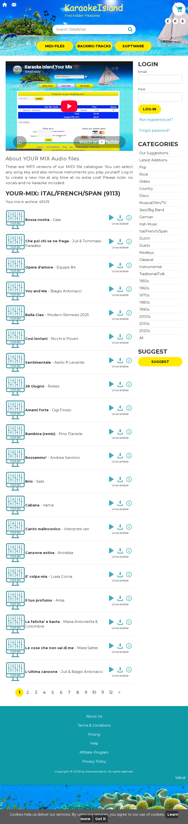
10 (94, 692)
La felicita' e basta (42, 621)
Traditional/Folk (152, 274)
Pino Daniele (70, 433)
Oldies (144, 181)
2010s (144, 324)
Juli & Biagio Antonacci (82, 671)
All (141, 338)
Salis (40, 481)
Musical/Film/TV (152, 203)
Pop (142, 167)
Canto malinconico (42, 529)
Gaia (57, 219)
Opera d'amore (39, 267)
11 (102, 692)
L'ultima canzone (41, 672)
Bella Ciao (34, 315)
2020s (144, 331)
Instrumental (150, 267)
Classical (146, 260)
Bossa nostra (37, 220)
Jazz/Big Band (151, 210)
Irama (48, 505)
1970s (144, 295)
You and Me (36, 291)
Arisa (60, 600)
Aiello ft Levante (69, 362)
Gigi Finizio (61, 410)
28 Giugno (34, 386)
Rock (143, 174)
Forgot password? (154, 130)
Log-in (149, 109)
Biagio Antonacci (66, 291)
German (146, 217)
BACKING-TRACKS (94, 46)
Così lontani (36, 338)
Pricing (94, 734)
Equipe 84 (66, 267)
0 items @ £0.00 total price (175, 21)
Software (133, 46)
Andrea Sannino (65, 457)
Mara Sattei (87, 647)
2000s (144, 316)
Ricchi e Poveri (64, 338)
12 (111, 692)
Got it (100, 819)
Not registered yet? (156, 119)
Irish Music (148, 224)
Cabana (32, 505)
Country (146, 188)
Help (94, 743)
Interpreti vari (76, 529)
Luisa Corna (61, 576)
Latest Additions (153, 160)
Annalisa (65, 552)
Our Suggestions (153, 153)
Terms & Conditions (94, 725)
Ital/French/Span (153, 231)
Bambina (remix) (40, 434)
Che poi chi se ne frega (47, 241)
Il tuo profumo (38, 600)
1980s (144, 302)
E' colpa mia (36, 576)
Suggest (160, 362)
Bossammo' (36, 457)
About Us (94, 716)
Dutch (144, 238)
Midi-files (55, 46)
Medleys (146, 252)
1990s (144, 309)
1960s (144, 288)
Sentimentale (38, 362)
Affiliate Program (94, 752)
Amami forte (37, 410)
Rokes (53, 386)
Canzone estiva (39, 553)
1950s (144, 281)
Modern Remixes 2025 (68, 314)
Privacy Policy (94, 761)
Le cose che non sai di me (49, 648)
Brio (29, 481)
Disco (144, 195)
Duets (144, 245)
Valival (180, 777)
